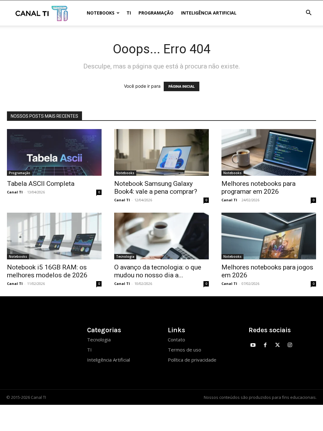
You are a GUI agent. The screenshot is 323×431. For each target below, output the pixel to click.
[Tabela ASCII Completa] (54, 152)
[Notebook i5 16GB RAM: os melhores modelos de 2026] (54, 236)
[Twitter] (277, 345)
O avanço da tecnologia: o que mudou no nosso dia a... (157, 271)
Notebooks (101, 13)
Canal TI (15, 192)
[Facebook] (265, 345)
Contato (176, 339)
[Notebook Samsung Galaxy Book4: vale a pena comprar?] (161, 152)
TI (128, 13)
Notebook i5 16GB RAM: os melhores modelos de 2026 (47, 271)
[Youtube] (253, 345)
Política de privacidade (192, 360)
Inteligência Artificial (209, 13)
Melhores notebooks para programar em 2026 (258, 187)
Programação (155, 13)
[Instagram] (289, 345)
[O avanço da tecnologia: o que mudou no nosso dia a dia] (161, 236)
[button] (308, 13)
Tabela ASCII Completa (40, 183)
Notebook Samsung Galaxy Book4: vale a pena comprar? (155, 187)
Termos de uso (184, 349)
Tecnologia (125, 256)
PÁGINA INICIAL (181, 86)
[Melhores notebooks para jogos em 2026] (268, 236)
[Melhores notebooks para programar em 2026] (268, 152)
